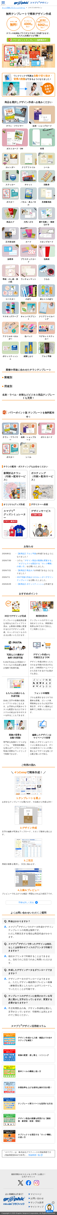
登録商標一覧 (34, 1155)
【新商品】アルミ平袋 (26, 554)
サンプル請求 (37, 1202)
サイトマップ (37, 1207)
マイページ (35, 1194)
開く (49, 1208)
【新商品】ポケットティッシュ (30, 584)
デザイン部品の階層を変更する (38, 560)
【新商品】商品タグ (25, 570)
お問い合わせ (37, 1198)
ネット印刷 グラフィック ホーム (13, 8)
